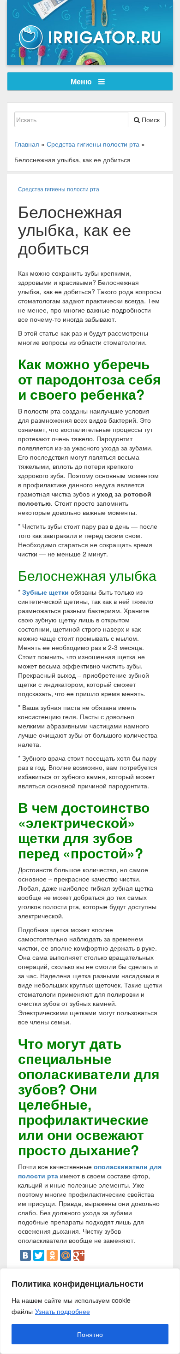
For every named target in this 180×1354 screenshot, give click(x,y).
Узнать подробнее (62, 1311)
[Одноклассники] (52, 1255)
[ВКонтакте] (25, 1255)
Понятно (90, 1334)
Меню (82, 81)
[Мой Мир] (65, 1255)
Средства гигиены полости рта (58, 189)
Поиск (150, 119)
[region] (90, 1311)
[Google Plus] (78, 1255)
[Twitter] (38, 1255)
